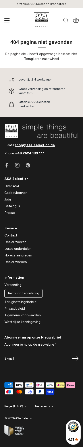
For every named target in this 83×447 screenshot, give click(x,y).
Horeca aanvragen (18, 255)
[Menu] (7, 20)
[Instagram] (17, 165)
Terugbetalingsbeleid (20, 302)
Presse (9, 213)
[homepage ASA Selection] (41, 20)
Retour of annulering (23, 293)
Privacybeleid (14, 309)
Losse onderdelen (17, 249)
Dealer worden (15, 262)
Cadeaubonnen (15, 193)
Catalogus (12, 206)
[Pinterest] (28, 165)
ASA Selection (24, 418)
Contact (10, 235)
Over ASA (11, 186)
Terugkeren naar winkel (41, 59)
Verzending (12, 285)
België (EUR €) (13, 406)
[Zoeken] (66, 21)
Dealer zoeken (15, 242)
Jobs (8, 199)
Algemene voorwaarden (22, 315)
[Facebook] (6, 165)
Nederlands (42, 406)
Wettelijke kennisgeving (22, 322)
